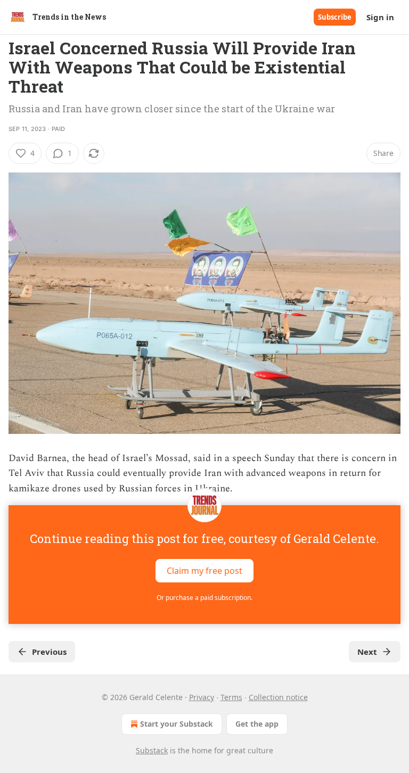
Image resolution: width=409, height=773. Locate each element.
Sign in (380, 17)
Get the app (257, 724)
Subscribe (334, 17)
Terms (231, 697)
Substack (152, 750)
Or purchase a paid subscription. (204, 597)
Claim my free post (204, 571)
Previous (49, 651)
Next (367, 651)
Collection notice (278, 697)
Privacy (201, 697)
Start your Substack (176, 724)
